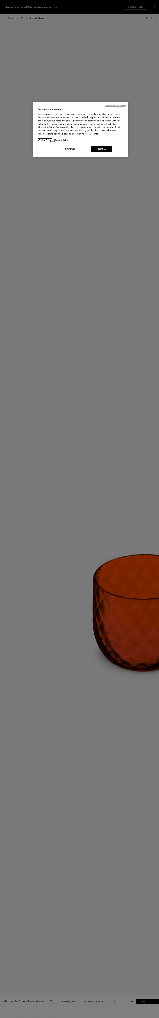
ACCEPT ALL (101, 149)
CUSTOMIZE (70, 149)
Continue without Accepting (115, 106)
